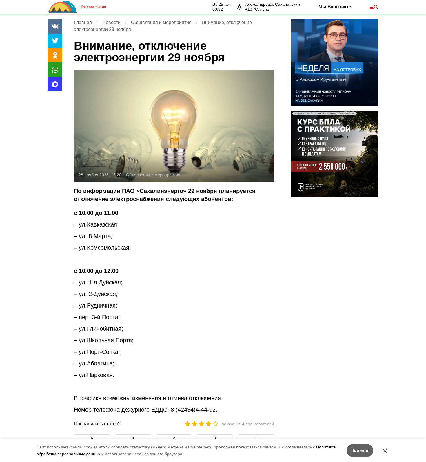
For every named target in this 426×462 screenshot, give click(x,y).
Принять (360, 450)
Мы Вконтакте (334, 6)
